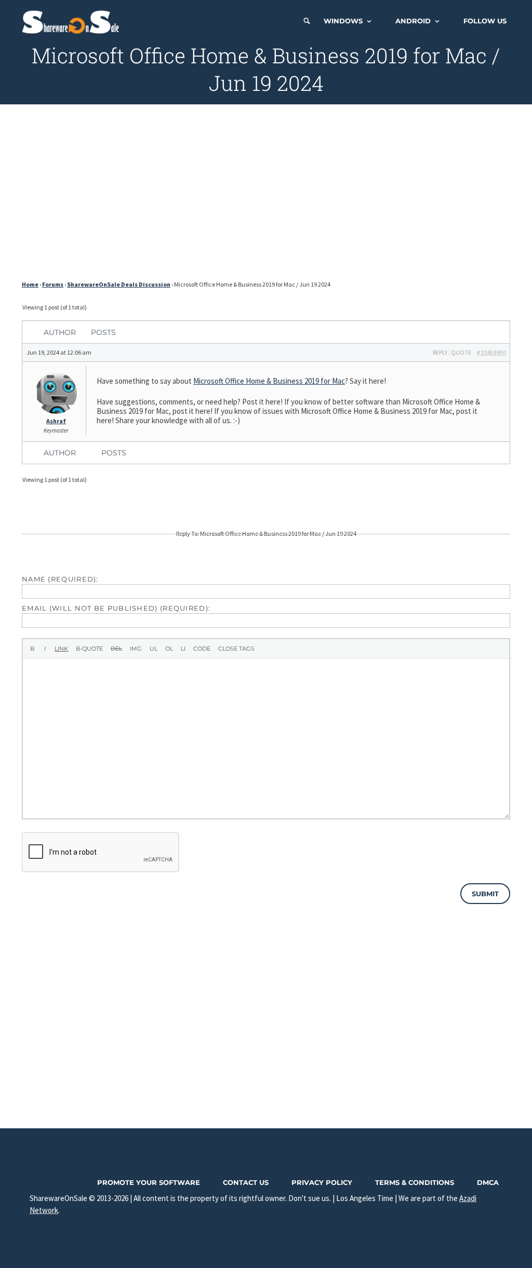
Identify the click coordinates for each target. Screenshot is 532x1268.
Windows (343, 21)
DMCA (488, 1182)
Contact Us (246, 1182)
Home (30, 284)
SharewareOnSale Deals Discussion (118, 284)
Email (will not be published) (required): (116, 608)
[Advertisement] (266, 195)
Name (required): (60, 579)
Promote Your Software (148, 1182)
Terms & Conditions (414, 1182)
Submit (485, 893)
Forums (52, 284)
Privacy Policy (321, 1182)
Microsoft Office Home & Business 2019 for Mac (269, 381)
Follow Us (485, 21)
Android (413, 21)
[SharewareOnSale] (73, 21)
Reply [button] (440, 352)
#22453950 (491, 352)
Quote (461, 352)
